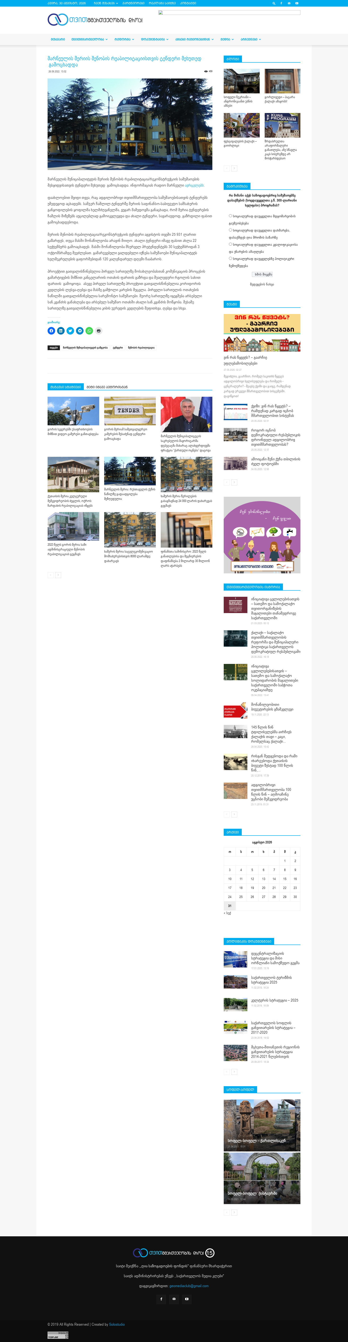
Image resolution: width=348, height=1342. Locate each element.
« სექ (227, 913)
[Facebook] (281, 3)
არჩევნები (249, 39)
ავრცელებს (194, 185)
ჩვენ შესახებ (104, 3)
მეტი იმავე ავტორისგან (107, 387)
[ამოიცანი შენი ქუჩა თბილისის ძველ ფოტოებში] (235, 463)
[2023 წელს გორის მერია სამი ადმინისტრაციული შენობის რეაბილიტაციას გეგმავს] (73, 526)
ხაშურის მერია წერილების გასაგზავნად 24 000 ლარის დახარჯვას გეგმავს (186, 501)
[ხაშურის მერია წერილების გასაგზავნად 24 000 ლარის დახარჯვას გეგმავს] (186, 474)
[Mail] (289, 3)
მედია (225, 39)
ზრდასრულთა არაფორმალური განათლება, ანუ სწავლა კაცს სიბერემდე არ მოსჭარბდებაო (281, 150)
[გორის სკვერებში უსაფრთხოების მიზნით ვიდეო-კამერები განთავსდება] (73, 411)
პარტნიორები (133, 3)
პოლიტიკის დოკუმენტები (249, 941)
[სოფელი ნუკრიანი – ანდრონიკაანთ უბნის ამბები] (242, 81)
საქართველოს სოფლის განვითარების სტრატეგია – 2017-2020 (273, 1027)
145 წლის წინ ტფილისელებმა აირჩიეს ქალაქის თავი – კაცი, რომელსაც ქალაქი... (271, 734)
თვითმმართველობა (87, 39)
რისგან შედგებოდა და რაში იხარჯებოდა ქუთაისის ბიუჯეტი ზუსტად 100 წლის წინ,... (274, 763)
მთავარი (58, 39)
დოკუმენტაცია (153, 39)
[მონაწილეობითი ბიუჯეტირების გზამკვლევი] (235, 710)
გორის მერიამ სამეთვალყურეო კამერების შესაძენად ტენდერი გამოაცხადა (125, 434)
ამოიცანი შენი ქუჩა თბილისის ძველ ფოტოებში (275, 461)
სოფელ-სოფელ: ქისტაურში (252, 1193)
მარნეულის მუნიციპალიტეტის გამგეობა (85, 347)
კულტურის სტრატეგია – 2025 (274, 1000)
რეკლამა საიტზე (162, 3)
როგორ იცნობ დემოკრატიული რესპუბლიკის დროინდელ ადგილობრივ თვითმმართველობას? (275, 437)
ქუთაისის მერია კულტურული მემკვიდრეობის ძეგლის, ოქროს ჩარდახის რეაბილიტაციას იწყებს (70, 501)
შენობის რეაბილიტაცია (141, 347)
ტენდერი (118, 347)
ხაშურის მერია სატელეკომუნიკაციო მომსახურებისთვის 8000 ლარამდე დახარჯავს (128, 556)
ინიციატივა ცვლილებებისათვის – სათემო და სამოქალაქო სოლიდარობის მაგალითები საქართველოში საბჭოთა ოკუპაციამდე (274, 678)
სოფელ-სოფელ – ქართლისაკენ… (258, 1140)
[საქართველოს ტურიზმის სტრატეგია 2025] (235, 982)
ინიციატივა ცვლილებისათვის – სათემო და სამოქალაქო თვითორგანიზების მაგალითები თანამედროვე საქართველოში (275, 609)
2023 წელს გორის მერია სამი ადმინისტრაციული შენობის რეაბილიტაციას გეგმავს (67, 549)
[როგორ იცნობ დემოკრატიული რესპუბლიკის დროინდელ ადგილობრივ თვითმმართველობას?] (235, 434)
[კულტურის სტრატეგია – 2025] (235, 1004)
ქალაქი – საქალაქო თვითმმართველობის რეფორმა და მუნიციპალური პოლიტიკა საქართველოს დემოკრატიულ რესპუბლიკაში (275, 642)
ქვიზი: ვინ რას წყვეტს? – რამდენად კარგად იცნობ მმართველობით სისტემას (272, 411)
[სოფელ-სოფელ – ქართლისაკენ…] (262, 1125)
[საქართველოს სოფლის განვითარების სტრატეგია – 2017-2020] (235, 1027)
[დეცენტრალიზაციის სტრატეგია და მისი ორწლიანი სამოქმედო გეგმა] (235, 959)
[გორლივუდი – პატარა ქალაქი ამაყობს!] (283, 81)
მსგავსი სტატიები (65, 387)
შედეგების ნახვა (262, 284)
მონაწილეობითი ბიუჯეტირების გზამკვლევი (272, 707)
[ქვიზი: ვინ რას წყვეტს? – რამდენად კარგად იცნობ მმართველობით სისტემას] (235, 412)
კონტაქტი (188, 3)
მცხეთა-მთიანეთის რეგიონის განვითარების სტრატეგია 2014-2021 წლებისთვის (275, 1052)
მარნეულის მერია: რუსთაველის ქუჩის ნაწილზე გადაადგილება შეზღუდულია (129, 494)
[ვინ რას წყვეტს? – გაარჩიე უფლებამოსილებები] (262, 333)
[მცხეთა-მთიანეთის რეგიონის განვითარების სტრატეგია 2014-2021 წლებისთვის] (235, 1053)
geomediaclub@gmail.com (189, 1286)
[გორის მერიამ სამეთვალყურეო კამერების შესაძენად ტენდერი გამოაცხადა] (130, 411)
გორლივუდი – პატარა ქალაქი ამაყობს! (280, 99)
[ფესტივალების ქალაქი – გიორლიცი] (242, 125)
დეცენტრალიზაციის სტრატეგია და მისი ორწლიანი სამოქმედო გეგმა (275, 958)
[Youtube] (296, 3)
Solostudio (117, 1324)
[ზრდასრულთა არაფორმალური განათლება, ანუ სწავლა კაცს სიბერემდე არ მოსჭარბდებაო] (283, 125)
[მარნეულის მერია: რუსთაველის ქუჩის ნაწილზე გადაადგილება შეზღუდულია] (130, 471)
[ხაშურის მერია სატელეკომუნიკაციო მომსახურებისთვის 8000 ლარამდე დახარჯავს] (130, 530)
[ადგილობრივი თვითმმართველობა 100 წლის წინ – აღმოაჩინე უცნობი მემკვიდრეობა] (235, 791)
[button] (274, 3)
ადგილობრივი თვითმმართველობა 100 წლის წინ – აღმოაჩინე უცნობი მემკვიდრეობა (271, 792)
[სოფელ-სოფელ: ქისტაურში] (262, 1178)
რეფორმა (122, 39)
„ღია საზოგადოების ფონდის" (164, 1266)
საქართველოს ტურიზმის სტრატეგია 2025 (271, 980)
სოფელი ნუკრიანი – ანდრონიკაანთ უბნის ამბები (238, 101)
